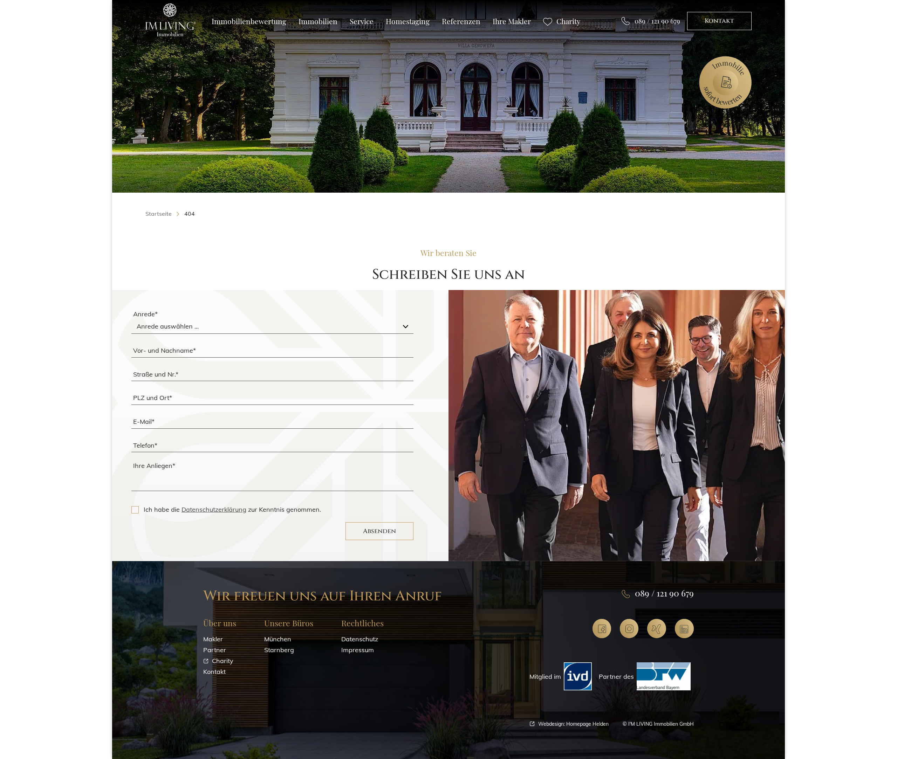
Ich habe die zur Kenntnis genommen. (232, 509)
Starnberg (279, 650)
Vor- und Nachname (164, 350)
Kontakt (719, 20)
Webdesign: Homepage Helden (573, 724)
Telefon (145, 445)
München (277, 639)
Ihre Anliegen (154, 466)
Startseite (158, 213)
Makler (213, 639)
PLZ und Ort (152, 398)
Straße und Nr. (155, 374)
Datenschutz (359, 639)
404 (189, 213)
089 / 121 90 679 (657, 20)
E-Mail (144, 421)
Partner (214, 650)
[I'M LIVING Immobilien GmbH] (170, 20)
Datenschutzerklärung (214, 509)
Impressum (357, 650)
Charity (222, 661)
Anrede (145, 314)
